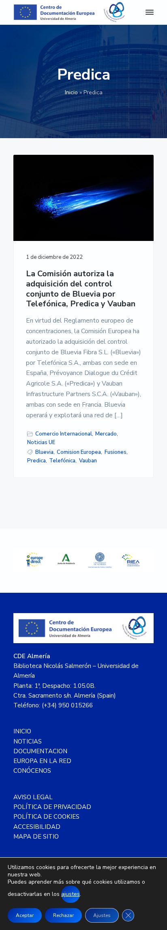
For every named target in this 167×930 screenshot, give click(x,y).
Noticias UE (41, 442)
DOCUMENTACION (40, 751)
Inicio (71, 92)
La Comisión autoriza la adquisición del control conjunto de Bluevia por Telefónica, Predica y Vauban (80, 289)
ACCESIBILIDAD (36, 827)
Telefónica (62, 460)
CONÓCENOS (32, 771)
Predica (36, 460)
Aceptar (25, 915)
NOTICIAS (27, 741)
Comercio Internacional (63, 434)
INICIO (22, 731)
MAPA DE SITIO (36, 836)
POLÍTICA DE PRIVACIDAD (52, 807)
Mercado (106, 434)
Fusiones (115, 452)
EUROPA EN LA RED (42, 761)
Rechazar (63, 915)
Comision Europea (79, 452)
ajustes (70, 894)
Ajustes (102, 915)
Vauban (88, 460)
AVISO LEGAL (33, 797)
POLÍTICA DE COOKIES (46, 817)
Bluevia (44, 452)
